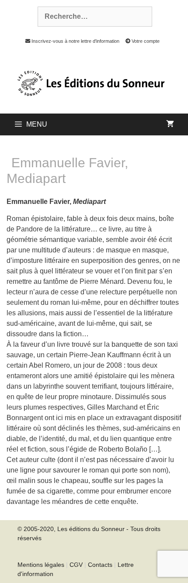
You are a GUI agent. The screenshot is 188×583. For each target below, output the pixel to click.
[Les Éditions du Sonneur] (90, 82)
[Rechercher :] (90, 17)
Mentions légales (40, 564)
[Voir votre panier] (170, 124)
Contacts (100, 564)
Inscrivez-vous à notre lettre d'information (74, 41)
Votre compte (145, 41)
